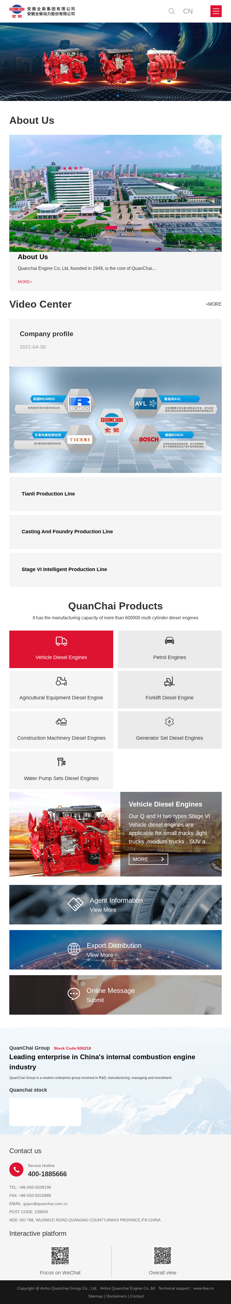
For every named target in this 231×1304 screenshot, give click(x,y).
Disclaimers (116, 1296)
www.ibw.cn (204, 1288)
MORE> (25, 281)
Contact (137, 1296)
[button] (113, 95)
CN (188, 11)
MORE (140, 859)
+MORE (214, 304)
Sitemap (95, 1296)
